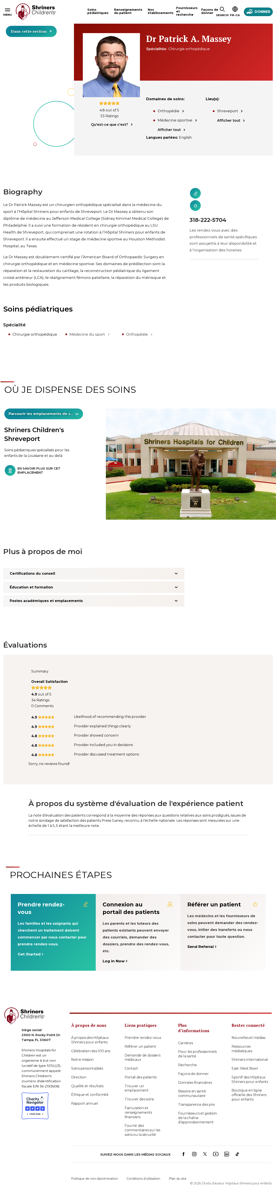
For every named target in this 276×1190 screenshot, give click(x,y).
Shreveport (227, 111)
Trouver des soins (139, 1090)
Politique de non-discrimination (94, 1170)
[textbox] (41, 413)
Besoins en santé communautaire (192, 1084)
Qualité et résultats (87, 1077)
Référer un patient (140, 1037)
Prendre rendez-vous (143, 1029)
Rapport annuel (84, 1095)
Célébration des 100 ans (90, 1042)
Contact (131, 1060)
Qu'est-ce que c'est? (109, 125)
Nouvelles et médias (248, 1029)
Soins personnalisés (87, 1060)
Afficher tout (169, 130)
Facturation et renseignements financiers (138, 1103)
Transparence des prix (196, 1095)
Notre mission (82, 1051)
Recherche (187, 1056)
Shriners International (250, 1051)
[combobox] (43, 413)
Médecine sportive (175, 120)
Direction (78, 1068)
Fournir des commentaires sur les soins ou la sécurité (142, 1121)
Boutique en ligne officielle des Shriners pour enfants (249, 1086)
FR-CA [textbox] (235, 15)
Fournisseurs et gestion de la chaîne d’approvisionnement (197, 1108)
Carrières (185, 1034)
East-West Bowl (245, 1060)
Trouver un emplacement (137, 1079)
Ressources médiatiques (242, 1039)
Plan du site (178, 1170)
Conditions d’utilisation (143, 1170)
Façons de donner (193, 1065)
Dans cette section (29, 31)
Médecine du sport (87, 334)
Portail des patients (141, 1068)
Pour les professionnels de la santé (197, 1045)
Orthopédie (168, 111)
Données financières (195, 1074)
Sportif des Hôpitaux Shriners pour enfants (250, 1070)
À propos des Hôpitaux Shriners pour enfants (90, 1031)
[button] (222, 11)
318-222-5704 (208, 220)
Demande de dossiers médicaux (142, 1048)
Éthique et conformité (89, 1086)
